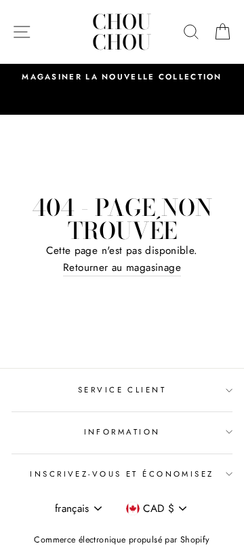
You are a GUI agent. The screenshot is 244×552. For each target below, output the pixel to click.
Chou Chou (121, 32)
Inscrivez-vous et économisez (122, 473)
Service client (122, 389)
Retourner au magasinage (122, 267)
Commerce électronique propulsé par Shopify (121, 540)
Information (122, 431)
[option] (122, 77)
